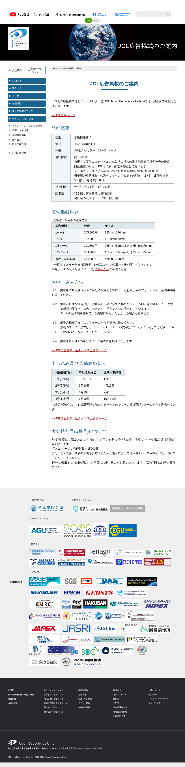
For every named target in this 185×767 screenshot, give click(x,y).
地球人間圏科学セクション (56, 703)
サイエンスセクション (24, 118)
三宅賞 (116, 703)
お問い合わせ (19, 152)
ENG (96, 20)
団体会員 (16, 139)
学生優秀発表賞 (120, 707)
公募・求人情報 (20, 130)
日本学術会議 (19, 144)
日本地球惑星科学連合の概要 (21, 694)
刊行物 (15, 96)
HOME (56, 68)
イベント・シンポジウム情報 (27, 125)
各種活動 (16, 103)
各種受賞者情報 (120, 712)
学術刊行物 (83, 690)
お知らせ (16, 80)
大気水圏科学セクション (55, 699)
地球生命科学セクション (55, 712)
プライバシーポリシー (158, 699)
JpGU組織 (12, 703)
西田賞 (116, 699)
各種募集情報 (19, 135)
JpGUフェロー (119, 694)
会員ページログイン (36, 70)
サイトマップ (154, 703)
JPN (88, 20)
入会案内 (17, 70)
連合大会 (16, 88)
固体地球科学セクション (55, 707)
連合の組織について (22, 111)
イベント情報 (84, 703)
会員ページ (153, 694)
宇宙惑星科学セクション (55, 694)
